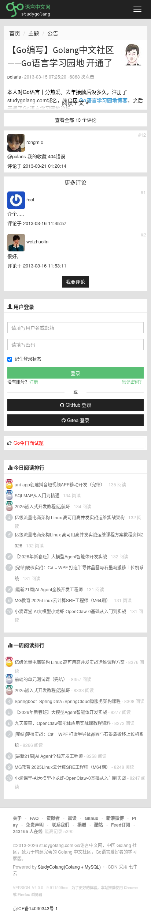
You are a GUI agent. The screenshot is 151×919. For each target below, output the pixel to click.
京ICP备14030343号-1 (35, 908)
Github (91, 818)
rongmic (34, 141)
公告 (52, 33)
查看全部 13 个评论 (75, 119)
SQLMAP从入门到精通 (37, 495)
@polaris (16, 156)
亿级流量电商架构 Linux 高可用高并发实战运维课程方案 (70, 662)
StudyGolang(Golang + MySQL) (69, 866)
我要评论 (75, 281)
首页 (14, 33)
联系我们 (60, 824)
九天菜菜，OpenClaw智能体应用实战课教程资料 (63, 723)
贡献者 (53, 818)
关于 (17, 818)
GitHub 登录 (77, 404)
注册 (33, 382)
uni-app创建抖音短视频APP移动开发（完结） (60, 484)
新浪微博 (115, 818)
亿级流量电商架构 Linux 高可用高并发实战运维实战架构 (70, 517)
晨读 (72, 818)
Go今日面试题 (29, 442)
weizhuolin (37, 241)
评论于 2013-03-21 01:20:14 (36, 165)
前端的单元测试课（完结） (41, 679)
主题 (33, 33)
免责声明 (35, 824)
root (30, 199)
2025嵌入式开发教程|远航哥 (42, 506)
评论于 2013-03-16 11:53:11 (36, 265)
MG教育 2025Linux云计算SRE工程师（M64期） (62, 600)
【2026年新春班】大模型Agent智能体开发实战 (61, 556)
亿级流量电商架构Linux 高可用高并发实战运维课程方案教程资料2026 (79, 539)
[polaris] (132, 54)
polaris (14, 76)
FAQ (34, 818)
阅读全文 (73, 102)
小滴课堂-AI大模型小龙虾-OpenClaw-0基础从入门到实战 (70, 611)
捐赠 (81, 824)
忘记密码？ (133, 382)
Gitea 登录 (77, 420)
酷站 (98, 824)
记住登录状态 (28, 359)
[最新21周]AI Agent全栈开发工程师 (49, 589)
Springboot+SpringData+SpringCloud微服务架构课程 (68, 701)
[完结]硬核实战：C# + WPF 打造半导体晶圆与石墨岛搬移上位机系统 (79, 572)
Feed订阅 (120, 824)
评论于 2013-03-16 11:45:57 (36, 223)
